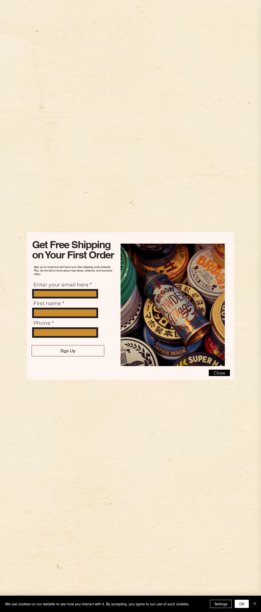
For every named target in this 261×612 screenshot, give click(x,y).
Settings (220, 603)
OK (241, 603)
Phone (41, 323)
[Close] (255, 604)
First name (47, 303)
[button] (219, 372)
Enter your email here (60, 284)
